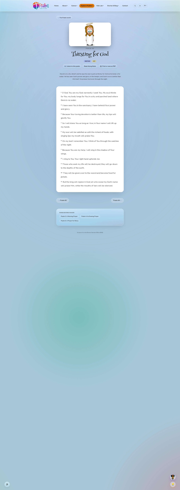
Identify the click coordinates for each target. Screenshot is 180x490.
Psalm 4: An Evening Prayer (90, 216)
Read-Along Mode (90, 66)
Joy (94, 61)
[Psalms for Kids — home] (40, 5)
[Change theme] (140, 6)
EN (145, 5)
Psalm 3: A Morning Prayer (69, 216)
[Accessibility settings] (7, 484)
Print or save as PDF (109, 66)
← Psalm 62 (63, 200)
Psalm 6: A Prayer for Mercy (69, 221)
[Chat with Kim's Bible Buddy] (173, 477)
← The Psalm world (64, 18)
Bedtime (87, 61)
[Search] (135, 6)
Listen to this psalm (73, 66)
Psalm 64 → (117, 200)
